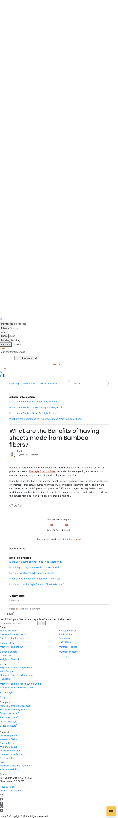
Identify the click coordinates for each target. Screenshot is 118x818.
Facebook (11, 505)
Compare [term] (5, 702)
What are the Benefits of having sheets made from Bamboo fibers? (45, 418)
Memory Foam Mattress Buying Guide (20, 683)
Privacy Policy (7, 786)
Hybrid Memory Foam (13, 709)
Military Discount (9, 746)
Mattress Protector (69, 651)
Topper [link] (4, 332)
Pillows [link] (14, 328)
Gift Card (64, 656)
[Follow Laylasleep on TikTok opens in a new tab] (1, 803)
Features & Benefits (48, 383)
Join (42, 623)
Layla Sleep (14, 383)
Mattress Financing (10, 750)
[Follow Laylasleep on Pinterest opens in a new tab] (1, 806)
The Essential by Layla (12, 638)
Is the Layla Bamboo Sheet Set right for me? (33, 413)
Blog (2, 697)
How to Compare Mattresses (16, 705)
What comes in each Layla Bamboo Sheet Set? (34, 578)
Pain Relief (5, 678)
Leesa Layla (8, 725)
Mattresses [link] (20, 323)
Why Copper (7, 671)
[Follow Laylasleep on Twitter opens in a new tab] (1, 810)
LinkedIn (20, 505)
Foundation (65, 638)
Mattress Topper (68, 646)
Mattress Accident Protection (16, 765)
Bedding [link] (15, 340)
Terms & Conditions (10, 790)
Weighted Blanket (9, 659)
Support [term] (4, 732)
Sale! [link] (2, 348)
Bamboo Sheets (29, 383)
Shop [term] (3, 627)
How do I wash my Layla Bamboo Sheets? (32, 573)
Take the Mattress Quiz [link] (12, 351)
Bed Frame (65, 641)
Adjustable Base (67, 630)
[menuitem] (29, 630)
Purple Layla (9, 717)
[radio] (51, 525)
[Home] (3, 319)
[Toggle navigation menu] (5, 368)
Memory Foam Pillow (11, 646)
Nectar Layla (9, 721)
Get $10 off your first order (35, 619)
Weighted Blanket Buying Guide (17, 687)
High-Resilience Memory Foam (16, 667)
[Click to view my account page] (1, 372)
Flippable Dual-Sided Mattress (16, 675)
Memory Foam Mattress (13, 634)
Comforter (6, 655)
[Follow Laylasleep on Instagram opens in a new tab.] (1, 795)
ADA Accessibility (9, 769)
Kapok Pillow (7, 643)
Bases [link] (12, 335)
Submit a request (71, 539)
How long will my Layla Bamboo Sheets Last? (34, 567)
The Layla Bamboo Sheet (42, 471)
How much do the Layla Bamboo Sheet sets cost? (36, 584)
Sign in (56, 364)
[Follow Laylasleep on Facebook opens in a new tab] (1, 799)
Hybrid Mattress (9, 630)
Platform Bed (66, 634)
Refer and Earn (8, 758)
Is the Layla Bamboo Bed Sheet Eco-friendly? (34, 401)
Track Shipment (8, 735)
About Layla (6, 692)
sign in (19, 609)
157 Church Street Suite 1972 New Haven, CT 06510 (16, 779)
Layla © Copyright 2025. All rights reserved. (24, 816)
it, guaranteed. (26, 358)
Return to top (16, 548)
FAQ (2, 761)
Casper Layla (9, 713)
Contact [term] (4, 774)
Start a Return (7, 743)
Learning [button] (16, 344)
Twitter (15, 505)
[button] (2, 375)
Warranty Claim (8, 739)
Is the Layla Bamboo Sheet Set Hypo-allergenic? (35, 407)
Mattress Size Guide (11, 754)
